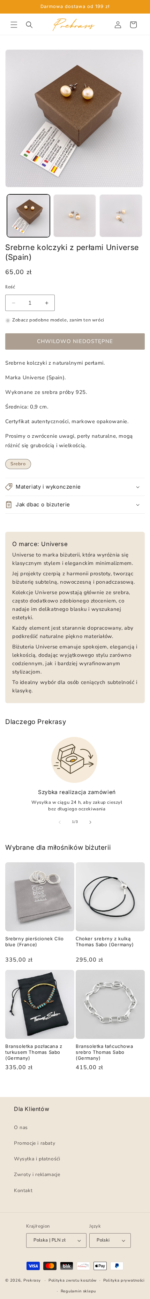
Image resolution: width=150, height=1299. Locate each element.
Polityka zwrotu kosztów (72, 1280)
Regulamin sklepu (78, 1291)
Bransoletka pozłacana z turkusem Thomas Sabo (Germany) (33, 1052)
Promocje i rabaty (34, 1143)
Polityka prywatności (124, 1280)
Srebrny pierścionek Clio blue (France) (34, 941)
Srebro (18, 464)
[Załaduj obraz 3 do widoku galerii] (120, 215)
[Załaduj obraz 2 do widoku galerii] (74, 215)
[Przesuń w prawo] (90, 822)
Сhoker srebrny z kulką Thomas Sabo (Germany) (105, 941)
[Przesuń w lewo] (59, 822)
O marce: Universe (40, 543)
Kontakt (23, 1190)
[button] (14, 24)
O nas (21, 1127)
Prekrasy (32, 1280)
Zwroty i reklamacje (37, 1175)
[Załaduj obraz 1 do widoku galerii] (28, 215)
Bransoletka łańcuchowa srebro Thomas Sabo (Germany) (104, 1052)
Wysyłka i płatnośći (37, 1159)
